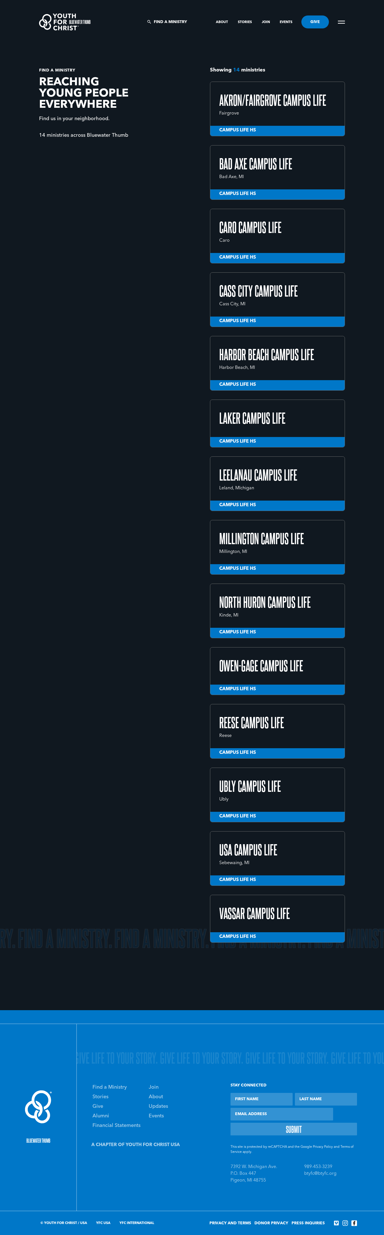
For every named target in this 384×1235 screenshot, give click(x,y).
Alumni (100, 1116)
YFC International (136, 1223)
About (222, 22)
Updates (158, 1106)
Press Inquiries (308, 1223)
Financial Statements (116, 1125)
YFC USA (103, 1223)
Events (286, 22)
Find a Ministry (170, 22)
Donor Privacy (271, 1223)
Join (266, 22)
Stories (245, 22)
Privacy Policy (323, 1147)
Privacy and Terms (230, 1223)
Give (97, 1106)
